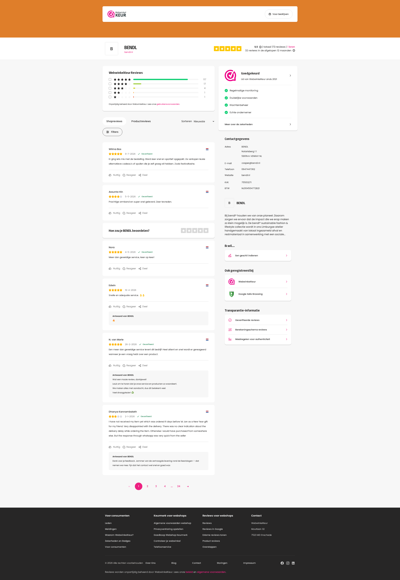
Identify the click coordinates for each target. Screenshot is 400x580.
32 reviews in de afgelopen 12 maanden (268, 50)
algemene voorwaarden (211, 572)
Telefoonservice (162, 546)
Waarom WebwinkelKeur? (119, 535)
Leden (108, 523)
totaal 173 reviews (274, 47)
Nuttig (116, 175)
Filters (114, 132)
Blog (173, 563)
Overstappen (209, 546)
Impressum (249, 563)
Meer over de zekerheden (239, 124)
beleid (189, 572)
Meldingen (111, 529)
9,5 (258, 47)
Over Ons (150, 563)
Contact (196, 563)
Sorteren (186, 121)
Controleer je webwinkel (167, 540)
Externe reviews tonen (214, 535)
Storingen (222, 563)
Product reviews (211, 540)
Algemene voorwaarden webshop (172, 523)
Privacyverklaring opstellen (168, 529)
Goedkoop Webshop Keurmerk (171, 535)
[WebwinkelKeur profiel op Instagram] (287, 562)
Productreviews (141, 121)
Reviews (207, 523)
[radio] (216, 48)
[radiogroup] (227, 48)
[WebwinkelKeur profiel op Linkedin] (293, 562)
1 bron (291, 47)
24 (178, 486)
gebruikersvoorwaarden (168, 104)
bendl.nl (128, 52)
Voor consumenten (115, 546)
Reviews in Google (212, 529)
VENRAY (255, 156)
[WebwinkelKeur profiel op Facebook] (282, 562)
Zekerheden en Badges (117, 540)
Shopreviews (114, 121)
